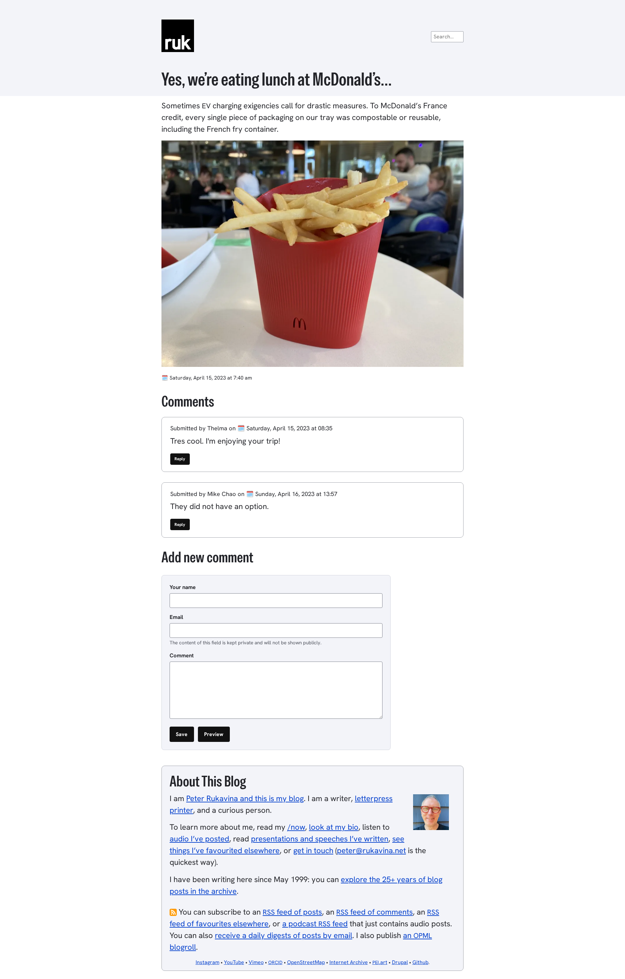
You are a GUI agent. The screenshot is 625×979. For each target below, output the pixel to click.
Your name (183, 587)
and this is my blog (245, 798)
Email (176, 617)
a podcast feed (315, 924)
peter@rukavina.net (371, 850)
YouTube (234, 962)
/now (296, 827)
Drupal (400, 962)
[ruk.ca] (312, 36)
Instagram (207, 962)
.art (379, 962)
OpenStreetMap (306, 962)
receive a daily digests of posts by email (283, 935)
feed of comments (374, 912)
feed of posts (292, 912)
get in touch (313, 850)
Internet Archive (348, 962)
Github (420, 962)
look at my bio (333, 827)
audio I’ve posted (199, 839)
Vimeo (256, 962)
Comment (182, 655)
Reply (179, 459)
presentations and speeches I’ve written (319, 839)
